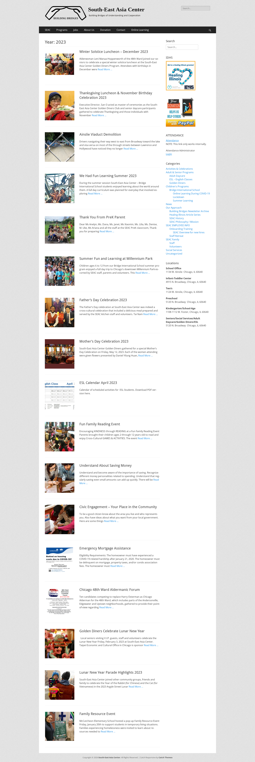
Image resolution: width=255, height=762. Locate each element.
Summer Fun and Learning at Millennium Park (116, 259)
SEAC (47, 30)
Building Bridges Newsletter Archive (189, 211)
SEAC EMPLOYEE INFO (178, 225)
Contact (121, 30)
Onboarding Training (181, 228)
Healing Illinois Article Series (185, 214)
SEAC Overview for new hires (189, 232)
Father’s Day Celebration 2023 (103, 300)
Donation (105, 30)
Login (169, 154)
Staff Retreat (176, 236)
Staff (172, 243)
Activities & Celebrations (179, 168)
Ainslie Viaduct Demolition (100, 134)
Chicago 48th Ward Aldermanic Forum (109, 590)
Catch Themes (165, 757)
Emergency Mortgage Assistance (105, 548)
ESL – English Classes (180, 179)
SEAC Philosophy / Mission (184, 221)
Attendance (172, 140)
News (169, 204)
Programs (61, 30)
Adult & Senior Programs (180, 172)
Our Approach (174, 207)
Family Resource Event (97, 714)
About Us (89, 30)
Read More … (105, 69)
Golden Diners (177, 183)
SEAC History (176, 218)
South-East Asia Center (116, 9)
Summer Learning (183, 200)
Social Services (174, 250)
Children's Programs (177, 186)
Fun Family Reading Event (99, 424)
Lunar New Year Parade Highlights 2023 (110, 672)
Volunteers (175, 246)
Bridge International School (184, 190)
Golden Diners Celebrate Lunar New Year (112, 631)
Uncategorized (174, 253)
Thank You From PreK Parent (102, 217)
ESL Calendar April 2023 (98, 383)
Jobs (75, 30)
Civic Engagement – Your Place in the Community (118, 507)
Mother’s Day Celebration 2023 (103, 341)
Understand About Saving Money (105, 465)
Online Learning (140, 30)
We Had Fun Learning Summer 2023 (108, 176)
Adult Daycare (177, 175)
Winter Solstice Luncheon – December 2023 (113, 52)
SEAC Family (172, 239)
